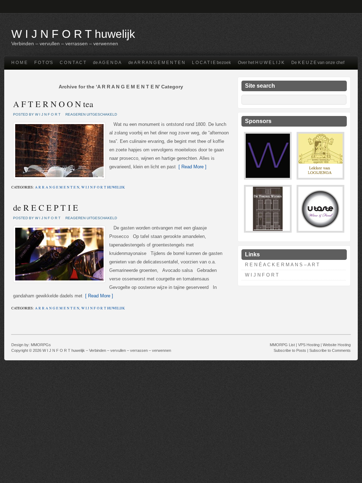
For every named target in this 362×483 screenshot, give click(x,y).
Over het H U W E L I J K (261, 62)
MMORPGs (41, 345)
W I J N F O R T (262, 275)
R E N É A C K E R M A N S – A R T (282, 264)
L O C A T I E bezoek (211, 62)
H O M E (19, 62)
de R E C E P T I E (45, 207)
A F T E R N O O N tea (53, 104)
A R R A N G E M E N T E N (57, 187)
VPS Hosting (309, 345)
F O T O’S (43, 62)
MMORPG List (282, 345)
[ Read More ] (191, 166)
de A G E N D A (107, 62)
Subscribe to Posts (290, 350)
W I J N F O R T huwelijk (73, 34)
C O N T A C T (73, 62)
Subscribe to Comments (330, 350)
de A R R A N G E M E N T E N (156, 62)
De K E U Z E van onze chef (317, 62)
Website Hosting (337, 345)
